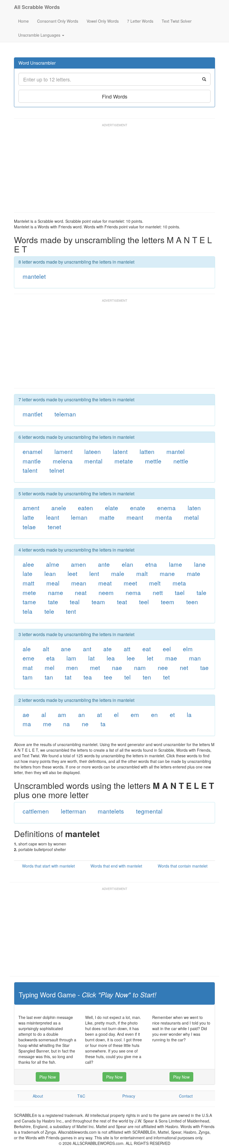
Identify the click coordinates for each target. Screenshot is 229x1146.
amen (78, 564)
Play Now (47, 1077)
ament (31, 507)
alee (28, 564)
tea (88, 677)
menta (163, 517)
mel (49, 667)
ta (103, 724)
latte (28, 517)
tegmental (149, 811)
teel (144, 601)
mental (93, 461)
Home (23, 21)
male (117, 573)
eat (146, 649)
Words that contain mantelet (182, 866)
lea (111, 658)
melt (155, 583)
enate (137, 507)
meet (130, 583)
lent (94, 573)
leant (52, 517)
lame (175, 564)
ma (27, 724)
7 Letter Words (140, 21)
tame (29, 601)
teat (122, 601)
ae (26, 714)
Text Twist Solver (177, 21)
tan (49, 677)
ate (107, 649)
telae (29, 526)
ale (27, 649)
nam (140, 667)
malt (142, 573)
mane (167, 573)
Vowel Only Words (103, 21)
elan (127, 564)
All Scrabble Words (37, 7)
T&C (81, 1096)
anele (58, 507)
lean (50, 573)
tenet (54, 526)
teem (167, 601)
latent (120, 451)
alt (46, 649)
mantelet (34, 276)
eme (28, 658)
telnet (56, 470)
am (62, 714)
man (195, 658)
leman (79, 517)
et (172, 714)
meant (135, 517)
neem (106, 592)
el (116, 714)
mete (29, 592)
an (81, 714)
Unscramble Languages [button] (39, 35)
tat (68, 677)
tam (28, 677)
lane (200, 564)
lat (91, 658)
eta (50, 658)
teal (75, 601)
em (135, 714)
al (43, 714)
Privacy (128, 1096)
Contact (186, 1096)
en (154, 714)
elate (111, 507)
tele (49, 611)
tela (27, 611)
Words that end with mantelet (116, 866)
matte (107, 517)
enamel (32, 451)
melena (63, 461)
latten (147, 451)
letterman (73, 811)
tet (166, 677)
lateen (92, 451)
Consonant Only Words (57, 21)
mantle (32, 461)
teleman (65, 414)
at (99, 714)
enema (166, 507)
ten (147, 677)
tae (204, 667)
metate (124, 461)
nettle (180, 461)
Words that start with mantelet (48, 866)
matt (28, 583)
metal (191, 517)
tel (127, 677)
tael (180, 592)
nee (163, 667)
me (47, 724)
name (55, 592)
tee (108, 677)
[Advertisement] (115, 170)
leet (72, 573)
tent (71, 611)
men (72, 667)
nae (117, 667)
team (98, 601)
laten (194, 507)
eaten (85, 507)
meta (179, 583)
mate (193, 573)
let (150, 658)
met (95, 667)
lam (71, 658)
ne (85, 724)
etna (151, 564)
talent (30, 470)
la (189, 714)
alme (52, 564)
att (127, 649)
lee (131, 658)
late (27, 573)
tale (201, 592)
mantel (175, 451)
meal (52, 583)
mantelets (111, 811)
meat (105, 583)
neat (81, 592)
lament (63, 451)
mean (78, 583)
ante (104, 564)
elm (188, 649)
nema (133, 592)
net (184, 667)
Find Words (114, 96)
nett (158, 592)
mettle (153, 461)
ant (87, 649)
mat (28, 667)
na (66, 724)
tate (53, 601)
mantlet (32, 414)
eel (167, 649)
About (38, 1096)
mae (171, 658)
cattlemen (36, 811)
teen (192, 601)
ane (66, 649)
